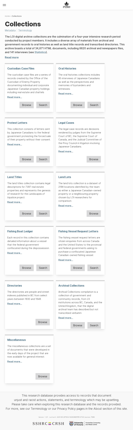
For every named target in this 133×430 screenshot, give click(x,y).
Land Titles (14, 177)
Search (43, 105)
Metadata (10, 30)
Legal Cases (66, 122)
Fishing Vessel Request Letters (78, 231)
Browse (26, 105)
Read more (12, 57)
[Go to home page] (66, 5)
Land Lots (64, 177)
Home (7, 16)
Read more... (14, 97)
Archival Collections (71, 285)
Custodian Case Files (20, 68)
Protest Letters (17, 122)
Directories (14, 285)
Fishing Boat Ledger (20, 231)
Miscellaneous (16, 339)
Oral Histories (67, 68)
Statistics (40, 52)
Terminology (25, 30)
